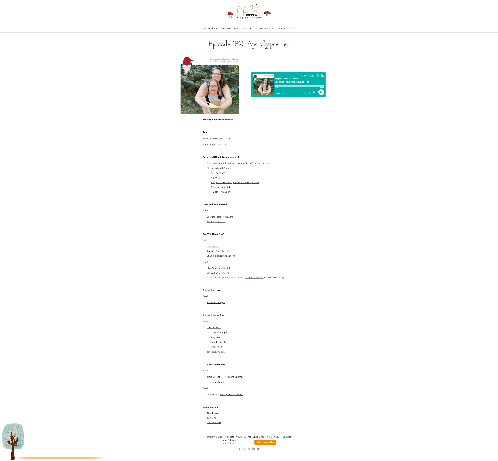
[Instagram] (244, 449)
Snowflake (216, 347)
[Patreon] (258, 449)
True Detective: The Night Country (225, 377)
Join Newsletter (265, 442)
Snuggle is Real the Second (221, 256)
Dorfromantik (214, 422)
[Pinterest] (249, 449)
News (237, 28)
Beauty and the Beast (231, 394)
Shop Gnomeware (264, 28)
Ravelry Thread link (221, 192)
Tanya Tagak (217, 382)
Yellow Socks (213, 273)
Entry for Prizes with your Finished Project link (235, 182)
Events (247, 28)
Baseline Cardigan (216, 302)
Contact (293, 28)
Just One (211, 418)
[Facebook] (239, 449)
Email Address (229, 440)
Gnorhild (258, 277)
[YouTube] (253, 449)
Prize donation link (220, 187)
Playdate (215, 337)
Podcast (225, 28)
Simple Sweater (219, 342)
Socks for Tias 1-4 (215, 217)
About (281, 28)
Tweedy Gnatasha (216, 221)
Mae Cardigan (214, 268)
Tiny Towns (213, 413)
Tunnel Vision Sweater (218, 251)
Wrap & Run (213, 246)
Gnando (249, 277)
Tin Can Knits (214, 327)
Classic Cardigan (219, 332)
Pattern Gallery (209, 28)
